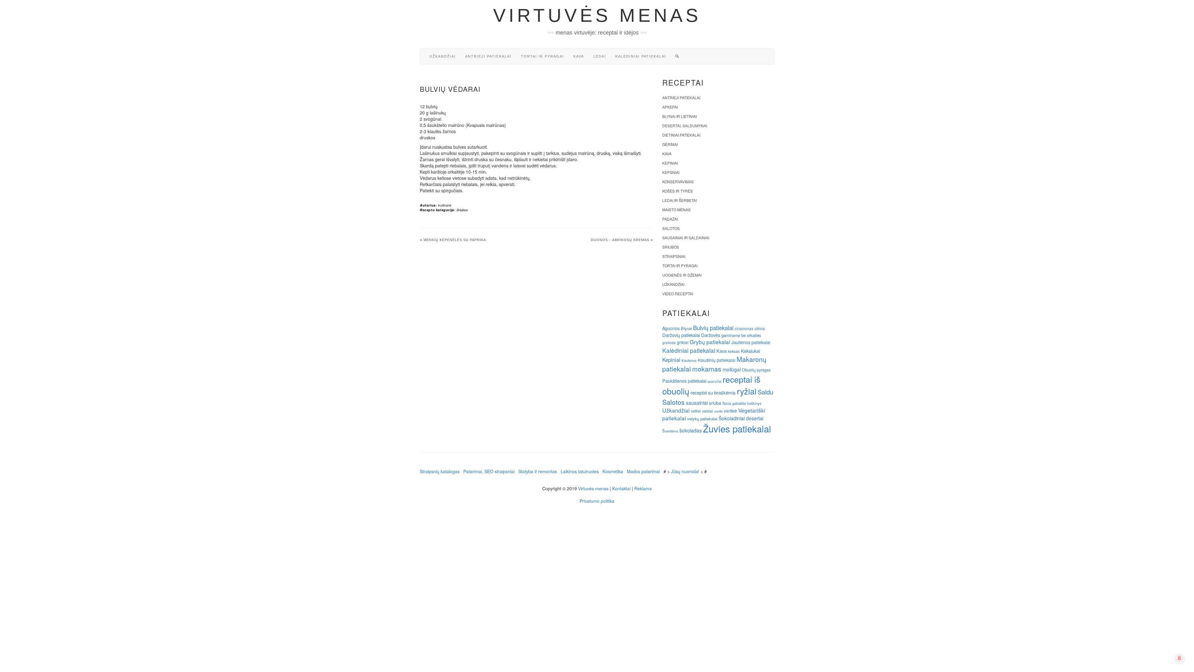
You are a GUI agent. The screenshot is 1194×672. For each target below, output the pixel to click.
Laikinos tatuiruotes (580, 471)
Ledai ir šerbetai (679, 200)
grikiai (682, 342)
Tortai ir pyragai (542, 56)
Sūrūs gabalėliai (734, 403)
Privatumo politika (597, 501)
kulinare (444, 205)
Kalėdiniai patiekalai (640, 56)
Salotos (671, 228)
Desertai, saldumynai (684, 125)
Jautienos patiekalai (750, 342)
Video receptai (677, 293)
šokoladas (690, 430)
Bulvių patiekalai (713, 328)
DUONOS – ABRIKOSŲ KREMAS (620, 240)
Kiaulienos (689, 360)
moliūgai (732, 369)
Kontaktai (621, 488)
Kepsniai (670, 172)
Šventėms (670, 430)
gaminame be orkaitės (741, 335)
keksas (734, 351)
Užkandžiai (442, 56)
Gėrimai (670, 144)
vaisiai (707, 410)
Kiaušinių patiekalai (716, 360)
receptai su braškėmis (713, 392)
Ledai (599, 56)
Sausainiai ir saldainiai (685, 237)
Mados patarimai (643, 471)
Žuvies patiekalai (737, 428)
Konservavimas (678, 181)
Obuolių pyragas (756, 370)
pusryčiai (714, 381)
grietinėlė (669, 342)
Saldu (765, 391)
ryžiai (747, 391)
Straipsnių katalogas (440, 471)
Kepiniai (670, 163)
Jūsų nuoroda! (685, 471)
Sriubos (462, 210)
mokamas (706, 368)
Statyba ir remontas (537, 471)
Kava (578, 56)
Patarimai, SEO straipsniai (489, 471)
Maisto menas (676, 209)
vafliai (696, 410)
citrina (760, 328)
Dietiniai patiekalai (681, 135)
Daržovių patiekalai (681, 335)
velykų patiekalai (702, 419)
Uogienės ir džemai (681, 275)
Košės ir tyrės (677, 191)
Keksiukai (750, 351)
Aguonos (671, 328)
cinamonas (744, 328)
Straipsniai (673, 256)
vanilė (718, 411)
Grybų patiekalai (710, 342)
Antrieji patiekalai (488, 56)
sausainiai (697, 402)
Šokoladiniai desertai (741, 418)
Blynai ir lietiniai (679, 116)
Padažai (670, 219)
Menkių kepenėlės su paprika (454, 240)
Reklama (643, 488)
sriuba (715, 403)
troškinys (754, 403)
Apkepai (670, 107)
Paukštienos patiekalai (684, 380)
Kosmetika (613, 471)
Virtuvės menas (597, 15)
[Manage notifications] (1179, 658)
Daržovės (710, 335)
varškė (730, 411)
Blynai (686, 328)
